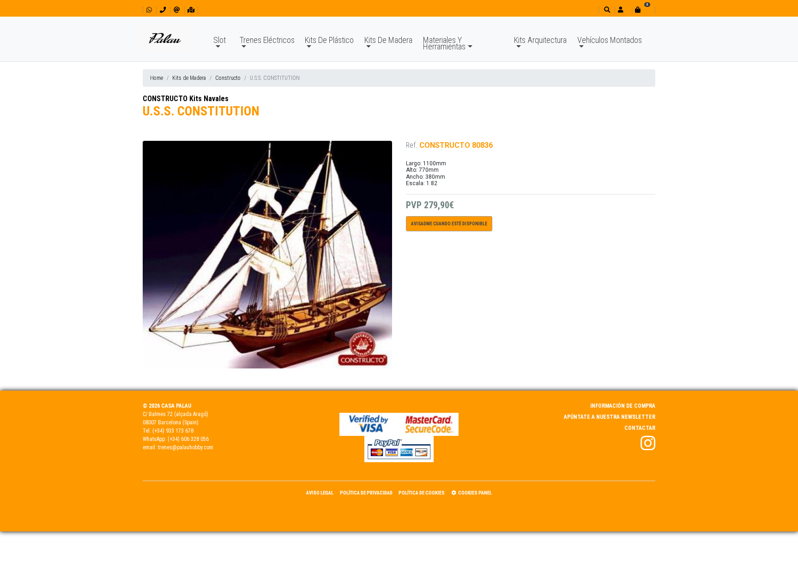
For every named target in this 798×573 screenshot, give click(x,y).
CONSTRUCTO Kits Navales (186, 98)
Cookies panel (475, 493)
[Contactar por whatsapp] (149, 9)
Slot (219, 40)
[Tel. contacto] (163, 9)
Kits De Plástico (329, 40)
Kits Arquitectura (540, 40)
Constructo (228, 78)
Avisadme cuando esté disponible (449, 223)
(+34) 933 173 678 (172, 431)
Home (156, 78)
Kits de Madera (189, 78)
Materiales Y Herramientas (444, 43)
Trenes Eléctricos (267, 40)
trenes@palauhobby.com (185, 447)
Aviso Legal (319, 493)
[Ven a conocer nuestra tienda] (190, 9)
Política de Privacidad (366, 493)
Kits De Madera (388, 40)
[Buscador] (606, 9)
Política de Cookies (422, 493)
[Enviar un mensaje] (177, 9)
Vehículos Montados (609, 40)
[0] (643, 9)
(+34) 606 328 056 (188, 439)
